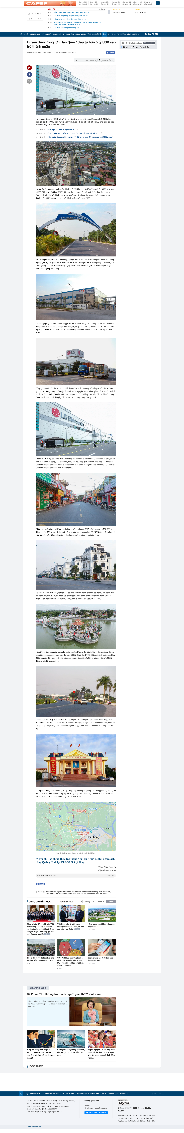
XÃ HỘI (26, 34)
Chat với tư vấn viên (97, 1113)
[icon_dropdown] (158, 3)
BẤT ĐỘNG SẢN (47, 34)
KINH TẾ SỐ (112, 34)
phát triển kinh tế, (79, 894)
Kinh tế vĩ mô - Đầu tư (67, 52)
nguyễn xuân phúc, (64, 892)
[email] (29, 81)
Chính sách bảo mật (34, 1127)
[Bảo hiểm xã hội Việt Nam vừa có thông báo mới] (102, 947)
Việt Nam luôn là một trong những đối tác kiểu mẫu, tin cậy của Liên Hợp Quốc (70, 926)
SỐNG (129, 34)
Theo (75, 875)
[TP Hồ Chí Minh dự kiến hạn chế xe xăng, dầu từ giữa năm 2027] (41, 947)
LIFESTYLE (135, 34)
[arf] (76, 878)
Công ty (126, 47)
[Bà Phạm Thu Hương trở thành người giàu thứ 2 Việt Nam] (92, 1011)
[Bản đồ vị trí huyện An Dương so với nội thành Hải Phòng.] (76, 826)
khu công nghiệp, (52, 894)
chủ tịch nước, (51, 892)
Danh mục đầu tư (36, 19)
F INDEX (155, 34)
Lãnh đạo (146, 47)
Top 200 (161, 1094)
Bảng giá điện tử (36, 14)
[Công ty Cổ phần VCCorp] (137, 1102)
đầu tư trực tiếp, (93, 894)
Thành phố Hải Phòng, (90, 892)
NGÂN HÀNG (70, 34)
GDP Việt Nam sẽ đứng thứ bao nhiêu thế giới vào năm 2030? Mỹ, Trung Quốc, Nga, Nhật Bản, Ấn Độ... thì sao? (70, 962)
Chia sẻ (111, 53)
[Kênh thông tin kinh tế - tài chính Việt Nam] (50, 3)
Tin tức (135, 47)
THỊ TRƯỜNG (121, 34)
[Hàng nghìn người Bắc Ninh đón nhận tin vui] (102, 913)
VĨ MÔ (104, 34)
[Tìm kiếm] (149, 43)
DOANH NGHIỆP (58, 34)
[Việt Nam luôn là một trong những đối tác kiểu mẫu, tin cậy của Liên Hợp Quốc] (71, 913)
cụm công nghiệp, (65, 894)
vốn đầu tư (104, 894)
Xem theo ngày (66, 902)
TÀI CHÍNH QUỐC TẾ (94, 34)
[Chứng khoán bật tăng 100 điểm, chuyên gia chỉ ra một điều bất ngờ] (71, 1039)
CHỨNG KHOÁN (35, 34)
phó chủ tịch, (76, 892)
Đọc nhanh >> (102, 9)
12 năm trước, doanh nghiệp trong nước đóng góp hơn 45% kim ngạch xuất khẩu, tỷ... (79, 137)
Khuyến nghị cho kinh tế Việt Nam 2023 (61, 130)
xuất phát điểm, (105, 892)
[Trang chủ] (21, 34)
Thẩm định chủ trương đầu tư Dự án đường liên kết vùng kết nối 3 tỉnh (73, 133)
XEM (111, 902)
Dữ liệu (148, 34)
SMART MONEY (80, 34)
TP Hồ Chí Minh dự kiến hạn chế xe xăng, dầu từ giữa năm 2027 (40, 959)
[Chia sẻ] (29, 74)
